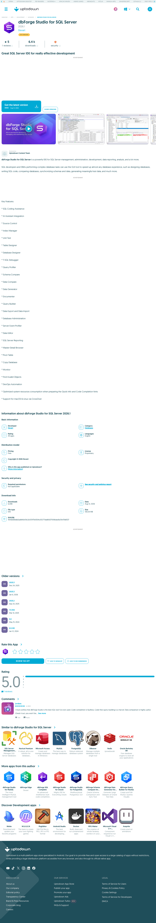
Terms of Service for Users (114, 883)
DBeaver (92, 748)
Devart (21, 30)
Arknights (91, 1)
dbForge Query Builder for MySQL (126, 788)
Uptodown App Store (64, 883)
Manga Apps (111, 1)
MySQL (59, 748)
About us (10, 883)
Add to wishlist (56, 661)
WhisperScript (124, 1)
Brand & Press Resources (17, 901)
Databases (89, 428)
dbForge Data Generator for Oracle (109, 789)
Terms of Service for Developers (117, 897)
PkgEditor (43, 826)
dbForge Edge (26, 787)
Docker (76, 826)
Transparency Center (15, 896)
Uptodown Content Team (19, 153)
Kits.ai (100, 1)
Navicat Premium (26, 748)
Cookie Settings (109, 892)
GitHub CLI (137, 1)
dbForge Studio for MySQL (9, 788)
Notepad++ (52, 1)
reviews (6, 45)
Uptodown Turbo (64, 901)
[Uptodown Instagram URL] (23, 868)
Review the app (23, 661)
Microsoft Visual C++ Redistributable (109, 828)
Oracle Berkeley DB (126, 749)
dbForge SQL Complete (42, 788)
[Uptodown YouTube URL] (8, 868)
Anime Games (78, 1)
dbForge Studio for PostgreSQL (76, 788)
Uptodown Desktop (24, 1)
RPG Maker (93, 826)
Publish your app (62, 888)
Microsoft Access (43, 748)
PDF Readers (39, 1)
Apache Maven (64, 1)
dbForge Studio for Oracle (59, 788)
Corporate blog (13, 905)
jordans (18, 703)
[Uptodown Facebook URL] (34, 868)
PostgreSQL (76, 748)
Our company (12, 888)
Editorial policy (13, 892)
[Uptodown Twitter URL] (18, 868)
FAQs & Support (61, 905)
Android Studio (59, 826)
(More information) (15, 469)
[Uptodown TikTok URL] (13, 868)
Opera (11, 1)
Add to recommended (78, 661)
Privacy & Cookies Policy (113, 888)
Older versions (50, 109)
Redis (109, 748)
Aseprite (126, 826)
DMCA (105, 901)
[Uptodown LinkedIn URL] (28, 868)
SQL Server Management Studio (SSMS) (9, 750)
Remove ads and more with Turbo (76, 98)
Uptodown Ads (61, 896)
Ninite (9, 826)
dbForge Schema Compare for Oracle (93, 789)
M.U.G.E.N (26, 826)
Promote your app (62, 892)
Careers (9, 909)
